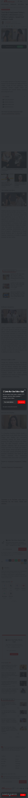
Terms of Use (14, 795)
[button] (23, 795)
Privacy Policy (5, 795)
